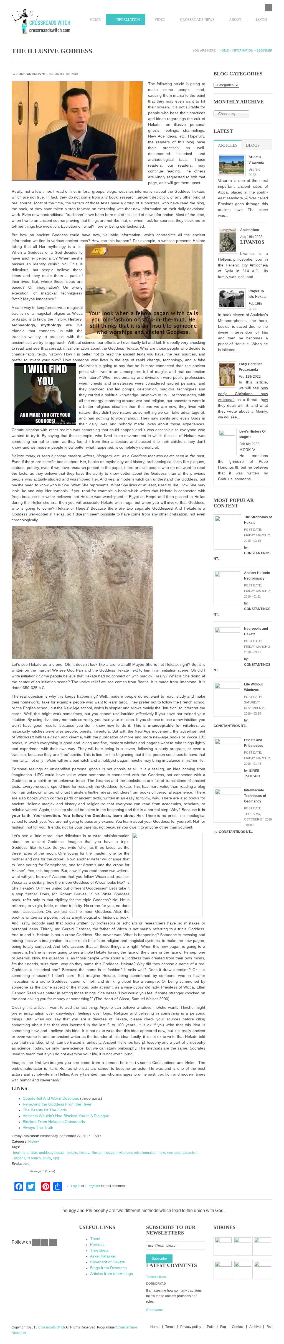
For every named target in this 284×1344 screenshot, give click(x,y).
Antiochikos (249, 230)
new (162, 1153)
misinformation (145, 1153)
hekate (72, 1153)
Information (127, 19)
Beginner (264, 50)
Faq (223, 1327)
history (84, 1153)
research (34, 1158)
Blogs (253, 145)
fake (34, 1153)
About (234, 19)
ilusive (109, 1153)
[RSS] (53, 1245)
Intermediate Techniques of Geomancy (255, 795)
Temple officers (156, 1276)
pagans (19, 1158)
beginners (20, 1153)
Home (95, 19)
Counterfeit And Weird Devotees (51, 1098)
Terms (169, 1327)
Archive (255, 1327)
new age (173, 1153)
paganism (189, 1153)
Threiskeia (99, 1250)
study (47, 1158)
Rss (269, 1327)
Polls (210, 1327)
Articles (230, 145)
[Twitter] (44, 1245)
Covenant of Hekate (107, 1262)
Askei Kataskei (103, 1256)
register (94, 1186)
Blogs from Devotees (108, 1268)
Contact (238, 1327)
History (33, 1142)
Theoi (95, 1238)
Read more (154, 1310)
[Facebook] (36, 1245)
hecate (59, 1153)
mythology (124, 1153)
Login (261, 19)
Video (159, 19)
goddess (45, 1153)
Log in (75, 1186)
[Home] (41, 22)
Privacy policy (190, 1327)
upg (56, 1158)
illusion (97, 1153)
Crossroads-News (196, 19)
